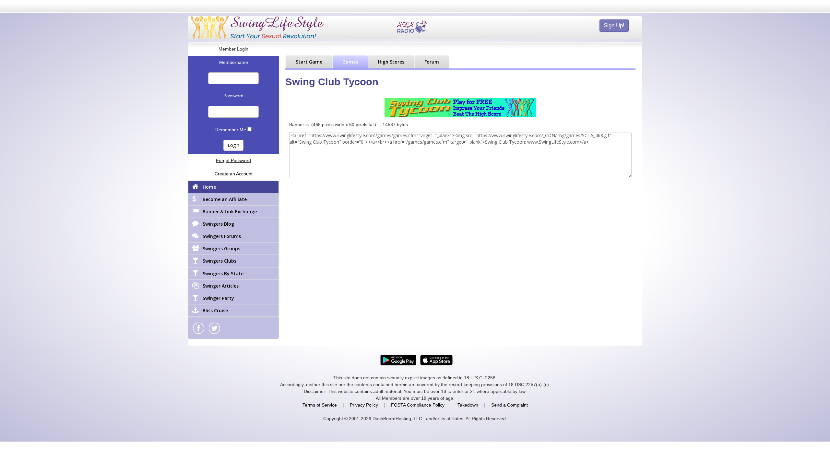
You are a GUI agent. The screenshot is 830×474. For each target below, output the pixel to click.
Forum (431, 62)
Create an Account (234, 173)
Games (350, 62)
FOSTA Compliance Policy (418, 405)
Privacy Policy (364, 405)
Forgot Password (233, 160)
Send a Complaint (509, 405)
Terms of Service (319, 405)
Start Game (309, 62)
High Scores (391, 62)
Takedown (467, 405)
